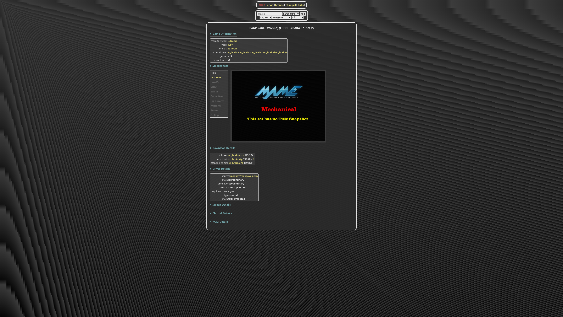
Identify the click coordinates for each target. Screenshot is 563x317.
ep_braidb (245, 52)
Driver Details (221, 168)
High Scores (217, 101)
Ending (215, 115)
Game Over (217, 96)
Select (214, 86)
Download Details (223, 148)
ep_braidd (269, 52)
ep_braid (233, 48)
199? (230, 44)
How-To (215, 82)
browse (279, 5)
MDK (262, 5)
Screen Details (221, 204)
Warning (216, 105)
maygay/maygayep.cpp (244, 176)
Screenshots (220, 66)
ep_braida (233, 52)
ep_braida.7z (235, 163)
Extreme (232, 41)
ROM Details (220, 221)
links (301, 5)
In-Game (216, 77)
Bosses (214, 110)
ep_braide (281, 52)
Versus (214, 91)
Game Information (224, 33)
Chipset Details (222, 213)
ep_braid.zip (235, 159)
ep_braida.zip (236, 155)
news (270, 5)
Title (213, 72)
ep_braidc (257, 52)
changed (291, 5)
